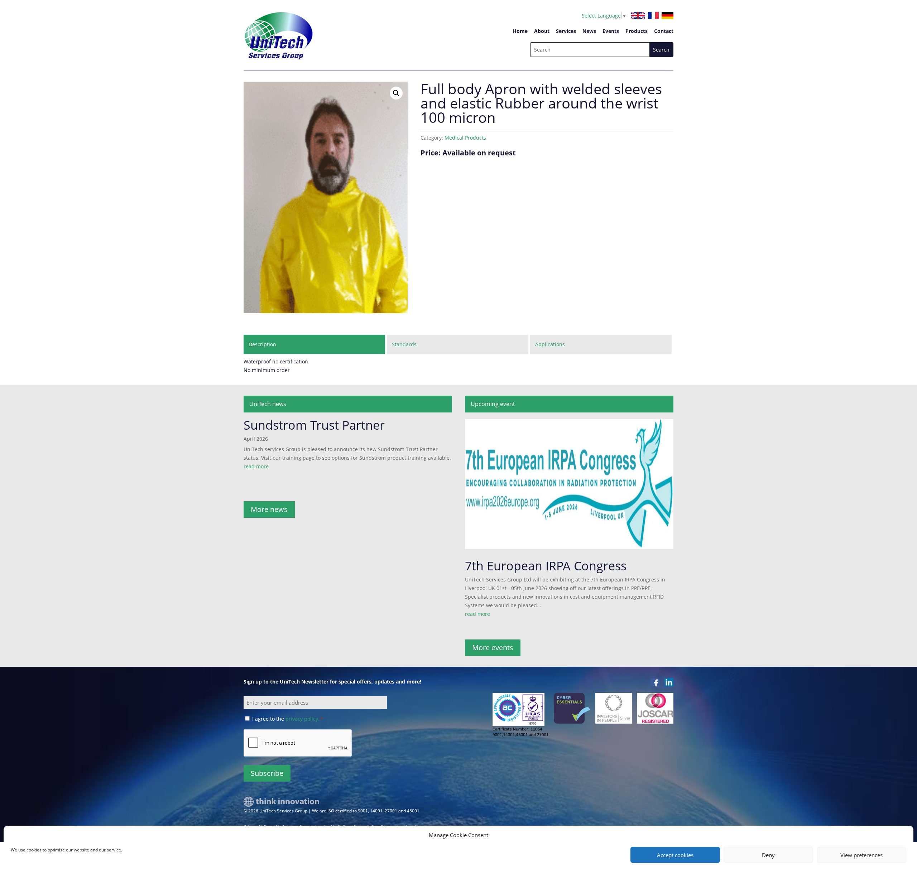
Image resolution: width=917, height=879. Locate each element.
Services (566, 31)
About (541, 31)
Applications (550, 344)
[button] (396, 93)
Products (636, 31)
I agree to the (287, 718)
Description (262, 344)
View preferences (861, 855)
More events (492, 647)
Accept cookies (675, 855)
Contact (663, 31)
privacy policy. (302, 718)
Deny (768, 855)
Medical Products (465, 137)
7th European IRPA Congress (545, 565)
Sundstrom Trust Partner (314, 425)
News (589, 31)
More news (269, 509)
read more (256, 466)
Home (520, 31)
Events (610, 31)
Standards (404, 344)
